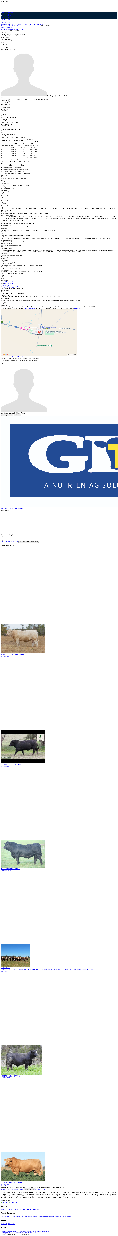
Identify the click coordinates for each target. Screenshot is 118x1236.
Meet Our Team (11, 1209)
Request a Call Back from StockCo (28, 541)
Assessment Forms (52, 1216)
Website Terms (23, 1233)
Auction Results (9, 26)
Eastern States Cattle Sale (24, 26)
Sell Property (22, 1231)
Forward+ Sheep (6, 22)
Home (2, 26)
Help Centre (11, 1224)
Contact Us (4, 1224)
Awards (18, 1209)
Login (2, 14)
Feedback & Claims (18, 1189)
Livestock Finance (6, 19)
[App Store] (5, 1202)
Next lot (20, 29)
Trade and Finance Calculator (29, 1216)
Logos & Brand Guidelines (34, 1209)
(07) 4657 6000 (8, 283)
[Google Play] (13, 1202)
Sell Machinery (13, 1231)
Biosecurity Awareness (64, 1216)
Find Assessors (5, 1216)
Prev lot (7, 29)
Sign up (7, 14)
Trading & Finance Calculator (9, 541)
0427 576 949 (9, 282)
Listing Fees (30, 1231)
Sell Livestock (5, 1231)
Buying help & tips (6, 1189)
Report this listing (29, 1189)
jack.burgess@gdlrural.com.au (13, 287)
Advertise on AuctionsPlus (41, 1231)
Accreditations (42, 1216)
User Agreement (40, 1189)
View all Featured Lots (7, 1186)
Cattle (15, 26)
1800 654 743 (78, 308)
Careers (23, 1209)
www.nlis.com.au (30, 308)
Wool (2, 21)
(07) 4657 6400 (7, 285)
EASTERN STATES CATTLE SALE (12, 357)
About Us (3, 1209)
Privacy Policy (32, 1233)
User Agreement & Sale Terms (10, 1233)
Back (6, 27)
